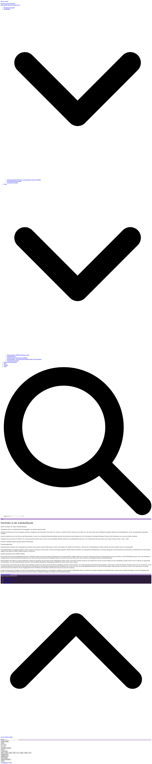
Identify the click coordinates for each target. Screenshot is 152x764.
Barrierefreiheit (7, 583)
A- (1, 746)
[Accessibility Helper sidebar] (5, 741)
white (6, 752)
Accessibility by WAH (6, 762)
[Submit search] (23, 516)
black (2, 752)
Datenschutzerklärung (9, 580)
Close (2, 743)
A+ (4, 746)
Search (5, 516)
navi (30, 752)
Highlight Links (4, 756)
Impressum (6, 578)
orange (21, 752)
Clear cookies (4, 757)
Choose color (4, 751)
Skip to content (4, 1)
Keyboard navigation (6, 748)
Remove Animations (5, 759)
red (17, 752)
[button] (10, 5)
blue (14, 752)
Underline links (4, 754)
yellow (26, 752)
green (10, 752)
